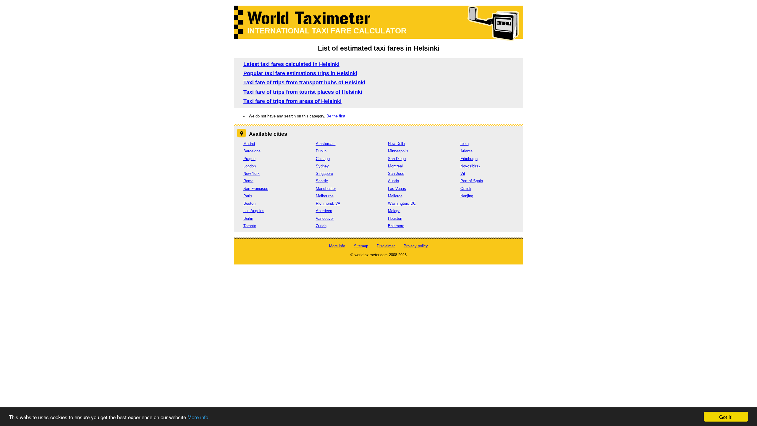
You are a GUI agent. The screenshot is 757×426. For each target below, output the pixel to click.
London (249, 166)
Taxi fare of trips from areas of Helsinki (292, 101)
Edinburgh (469, 158)
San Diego (397, 158)
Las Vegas (397, 188)
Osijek (465, 188)
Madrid (249, 143)
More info (197, 417)
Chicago (323, 158)
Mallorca (395, 196)
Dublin (321, 151)
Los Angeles (253, 211)
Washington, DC (402, 203)
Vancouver (325, 218)
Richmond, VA (328, 203)
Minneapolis (398, 151)
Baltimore (396, 226)
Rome (248, 181)
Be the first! (336, 116)
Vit (462, 173)
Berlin (248, 218)
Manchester (326, 188)
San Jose (396, 173)
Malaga (394, 211)
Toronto (249, 226)
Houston (395, 218)
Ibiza (464, 143)
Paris (247, 196)
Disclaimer (386, 246)
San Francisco (255, 188)
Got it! (726, 416)
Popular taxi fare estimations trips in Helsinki (300, 73)
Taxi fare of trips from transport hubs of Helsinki (304, 82)
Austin (393, 181)
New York (251, 173)
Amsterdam (326, 143)
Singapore (324, 173)
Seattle (322, 181)
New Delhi (396, 143)
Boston (249, 203)
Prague (249, 158)
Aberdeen (324, 211)
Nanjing (466, 196)
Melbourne (325, 196)
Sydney (322, 166)
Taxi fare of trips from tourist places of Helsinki (302, 92)
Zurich (321, 226)
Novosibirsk (470, 166)
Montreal (395, 166)
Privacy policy (416, 246)
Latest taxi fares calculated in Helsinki (291, 64)
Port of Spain (471, 181)
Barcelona (252, 151)
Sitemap (361, 246)
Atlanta (466, 151)
